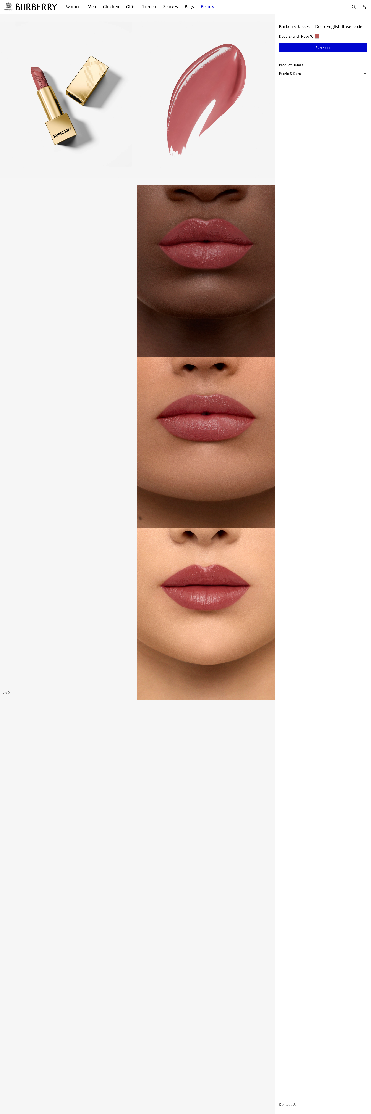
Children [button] (111, 6)
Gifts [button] (130, 6)
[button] (323, 47)
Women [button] (73, 6)
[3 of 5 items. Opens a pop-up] (137, 271)
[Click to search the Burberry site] (353, 7)
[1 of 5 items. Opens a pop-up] (68, 99)
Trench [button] (149, 6)
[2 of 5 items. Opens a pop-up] (206, 99)
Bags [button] (189, 6)
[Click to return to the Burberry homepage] (36, 7)
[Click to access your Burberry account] (364, 7)
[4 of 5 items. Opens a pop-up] (137, 442)
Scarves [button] (170, 6)
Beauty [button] (207, 6)
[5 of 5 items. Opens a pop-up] (137, 614)
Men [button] (91, 6)
